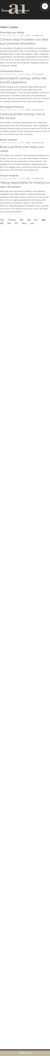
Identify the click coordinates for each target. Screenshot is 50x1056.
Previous (12, 219)
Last (32, 223)
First (2, 219)
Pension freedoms (9, 175)
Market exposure (8, 139)
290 (9, 223)
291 (16, 223)
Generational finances (11, 71)
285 (21, 219)
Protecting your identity (12, 32)
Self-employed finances (12, 106)
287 (36, 219)
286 (29, 219)
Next (24, 223)
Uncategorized (38, 35)
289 (1, 223)
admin (28, 35)
